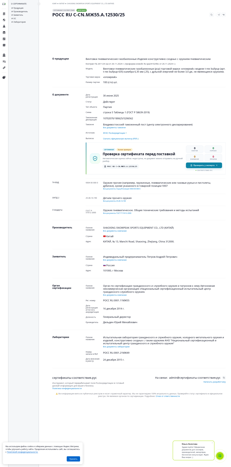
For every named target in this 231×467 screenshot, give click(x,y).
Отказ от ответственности (168, 396)
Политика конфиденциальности (67, 388)
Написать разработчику (214, 382)
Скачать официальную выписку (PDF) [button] (120, 138)
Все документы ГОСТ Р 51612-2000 (117, 213)
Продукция (18, 8)
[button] (219, 15)
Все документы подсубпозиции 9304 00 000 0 (121, 189)
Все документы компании (115, 231)
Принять (73, 459)
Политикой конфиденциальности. (22, 452)
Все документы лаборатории (116, 346)
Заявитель (18, 15)
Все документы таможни (114, 127)
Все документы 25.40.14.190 (114, 201)
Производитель (20, 11)
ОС (14, 18)
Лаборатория (19, 22)
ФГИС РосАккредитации (114, 133)
